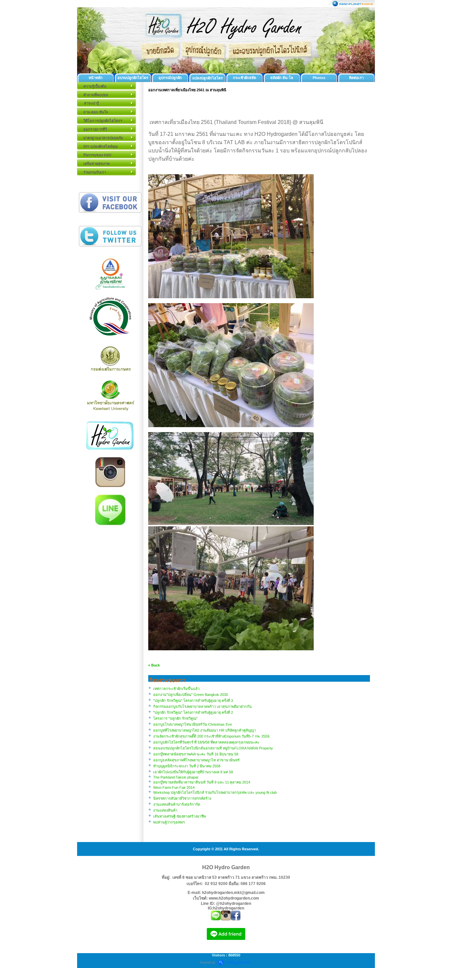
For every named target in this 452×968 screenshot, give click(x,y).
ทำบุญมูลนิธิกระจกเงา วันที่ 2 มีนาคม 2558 (186, 766)
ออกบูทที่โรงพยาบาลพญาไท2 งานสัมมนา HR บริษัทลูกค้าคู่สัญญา (204, 730)
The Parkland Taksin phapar (176, 777)
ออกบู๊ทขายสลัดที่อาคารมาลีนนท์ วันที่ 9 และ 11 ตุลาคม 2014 (201, 782)
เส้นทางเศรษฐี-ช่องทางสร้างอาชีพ (179, 816)
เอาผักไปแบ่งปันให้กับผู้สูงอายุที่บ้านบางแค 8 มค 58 (193, 772)
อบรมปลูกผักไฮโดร (132, 78)
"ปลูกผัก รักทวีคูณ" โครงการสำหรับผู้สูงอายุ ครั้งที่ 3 (193, 701)
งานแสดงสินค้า (165, 810)
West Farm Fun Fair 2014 (174, 787)
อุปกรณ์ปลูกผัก (170, 78)
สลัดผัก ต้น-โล (281, 78)
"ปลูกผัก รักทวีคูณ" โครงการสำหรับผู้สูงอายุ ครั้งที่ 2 (193, 712)
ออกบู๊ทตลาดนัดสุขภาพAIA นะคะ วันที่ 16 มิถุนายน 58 (195, 754)
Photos (319, 78)
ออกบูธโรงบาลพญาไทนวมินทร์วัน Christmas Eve (192, 724)
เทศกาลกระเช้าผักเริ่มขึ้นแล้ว (176, 689)
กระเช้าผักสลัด (244, 78)
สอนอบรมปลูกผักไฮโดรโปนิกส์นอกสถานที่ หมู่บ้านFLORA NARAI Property (213, 748)
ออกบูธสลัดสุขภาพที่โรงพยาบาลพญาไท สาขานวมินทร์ (196, 760)
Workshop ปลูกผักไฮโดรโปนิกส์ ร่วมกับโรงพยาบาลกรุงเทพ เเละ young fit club (215, 792)
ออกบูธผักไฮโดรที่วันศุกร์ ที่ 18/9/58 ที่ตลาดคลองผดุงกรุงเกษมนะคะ (206, 742)
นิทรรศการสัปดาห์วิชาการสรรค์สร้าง (182, 798)
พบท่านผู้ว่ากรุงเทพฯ (169, 822)
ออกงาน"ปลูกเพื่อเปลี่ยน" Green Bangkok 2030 (190, 695)
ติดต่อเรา (356, 78)
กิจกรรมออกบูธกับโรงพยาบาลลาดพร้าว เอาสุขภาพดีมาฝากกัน (202, 706)
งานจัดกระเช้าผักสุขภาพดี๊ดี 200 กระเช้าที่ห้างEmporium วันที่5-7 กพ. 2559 (211, 736)
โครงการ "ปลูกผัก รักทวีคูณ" (175, 718)
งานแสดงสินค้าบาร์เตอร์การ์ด (176, 804)
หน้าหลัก (96, 78)
